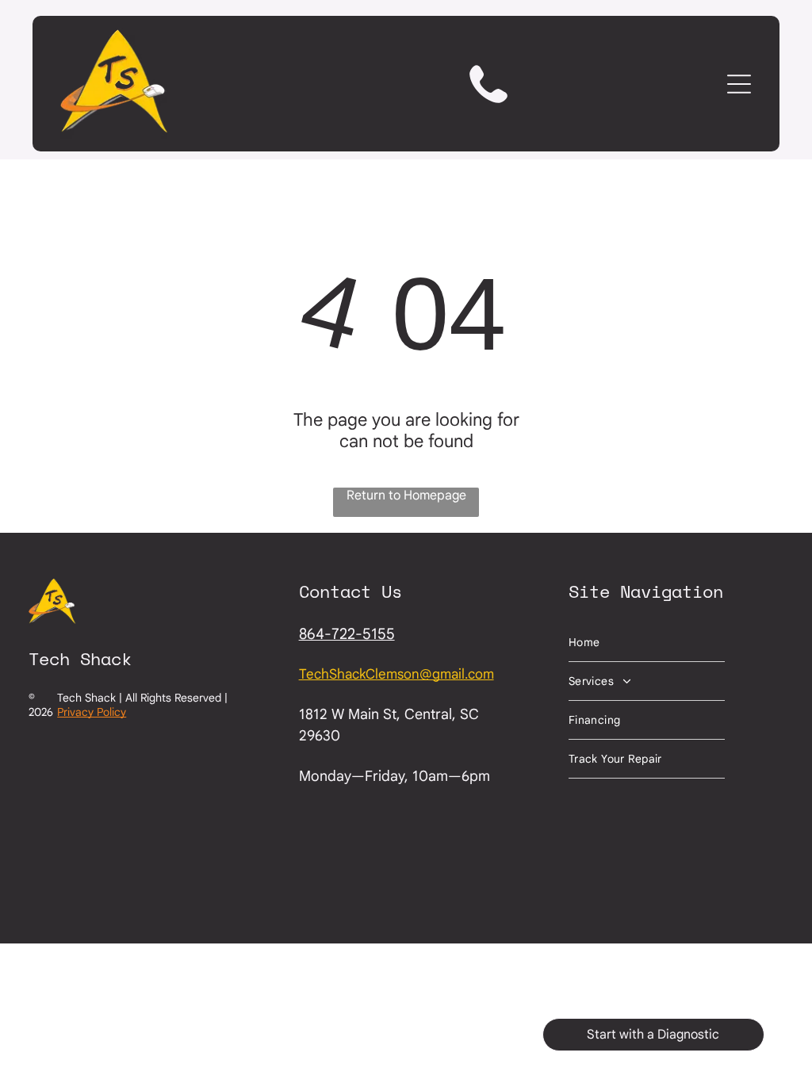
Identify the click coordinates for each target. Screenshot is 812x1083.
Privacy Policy (91, 712)
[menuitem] (647, 642)
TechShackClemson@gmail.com (396, 674)
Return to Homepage (406, 495)
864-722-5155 (347, 634)
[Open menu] (739, 84)
